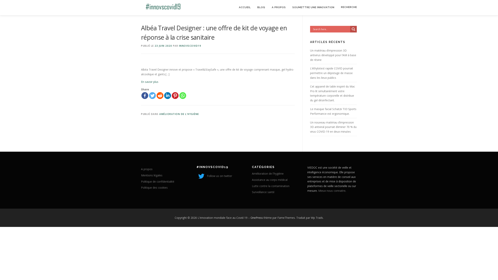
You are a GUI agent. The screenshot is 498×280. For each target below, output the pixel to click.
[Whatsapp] (182, 95)
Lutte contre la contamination (270, 186)
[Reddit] (160, 95)
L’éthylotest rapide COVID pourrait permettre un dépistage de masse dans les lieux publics (331, 73)
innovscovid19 (190, 45)
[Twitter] (152, 95)
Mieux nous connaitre (331, 190)
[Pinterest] (175, 95)
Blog (261, 7)
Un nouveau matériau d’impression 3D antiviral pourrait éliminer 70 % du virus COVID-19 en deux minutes (333, 127)
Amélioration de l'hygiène (179, 114)
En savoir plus (149, 82)
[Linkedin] (167, 95)
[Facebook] (144, 95)
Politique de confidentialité (157, 181)
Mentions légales (151, 175)
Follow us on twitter (219, 176)
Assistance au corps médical (270, 180)
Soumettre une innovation (313, 7)
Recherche (349, 7)
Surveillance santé (263, 192)
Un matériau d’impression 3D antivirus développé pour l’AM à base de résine (333, 55)
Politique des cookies (154, 187)
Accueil (245, 7)
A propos (279, 7)
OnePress (257, 218)
